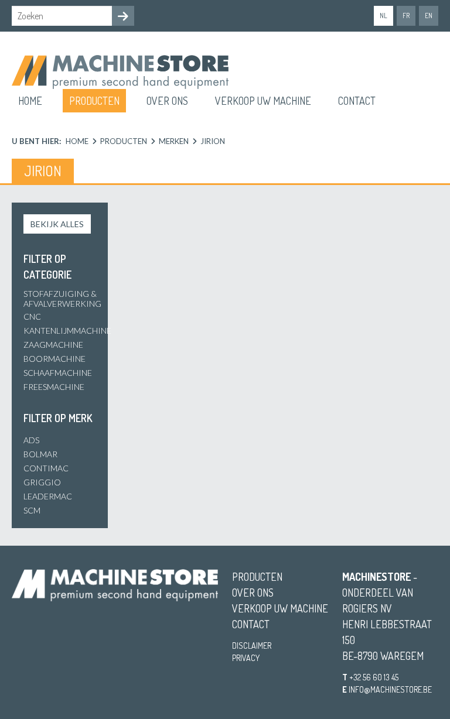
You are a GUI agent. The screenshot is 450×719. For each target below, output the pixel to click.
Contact (357, 100)
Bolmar (40, 454)
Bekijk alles (57, 224)
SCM (31, 510)
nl (383, 15)
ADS (31, 440)
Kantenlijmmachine (67, 330)
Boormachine (54, 359)
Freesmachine (53, 387)
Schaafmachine (57, 373)
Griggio (42, 482)
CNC (32, 316)
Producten (94, 100)
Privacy (246, 658)
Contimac (46, 468)
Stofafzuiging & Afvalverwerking (62, 299)
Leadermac (47, 496)
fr (406, 15)
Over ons (167, 100)
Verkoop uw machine (263, 100)
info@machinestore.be (390, 689)
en (428, 15)
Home (30, 100)
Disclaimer (251, 645)
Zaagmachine (53, 345)
